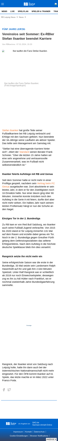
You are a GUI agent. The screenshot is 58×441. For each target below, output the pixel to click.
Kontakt (28, 432)
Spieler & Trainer (41, 11)
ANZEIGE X (51, 439)
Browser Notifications (39, 436)
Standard (24, 152)
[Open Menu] (2, 5)
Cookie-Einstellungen (19, 436)
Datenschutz (39, 432)
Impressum (18, 432)
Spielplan (23, 11)
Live (12, 11)
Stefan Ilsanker (10, 130)
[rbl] (11, 423)
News (4, 11)
